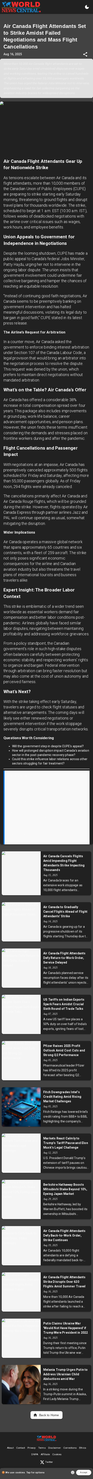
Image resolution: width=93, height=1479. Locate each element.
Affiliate (45, 1454)
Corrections (70, 1447)
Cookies (56, 1454)
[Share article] (85, 54)
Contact (20, 1447)
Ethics (82, 1447)
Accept (83, 1472)
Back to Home (49, 1415)
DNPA (34, 1454)
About (10, 1447)
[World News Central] (21, 7)
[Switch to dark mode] (87, 7)
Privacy (31, 1447)
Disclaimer (54, 1447)
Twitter (49, 1462)
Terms (42, 1447)
